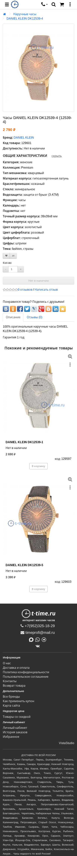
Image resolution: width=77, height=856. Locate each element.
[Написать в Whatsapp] (38, 639)
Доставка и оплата (16, 667)
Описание (13, 317)
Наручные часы (24, 14)
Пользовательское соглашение (25, 676)
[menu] (7, 4)
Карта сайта (11, 705)
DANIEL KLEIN (24, 137)
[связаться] (44, 4)
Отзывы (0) (34, 317)
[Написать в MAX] (32, 639)
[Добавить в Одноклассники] (13, 309)
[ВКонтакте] (38, 646)
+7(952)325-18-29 (39, 626)
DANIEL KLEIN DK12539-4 (25, 18)
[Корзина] (62, 4)
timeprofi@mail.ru (39, 632)
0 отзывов (25, 289)
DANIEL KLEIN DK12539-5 (24, 565)
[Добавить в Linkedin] (55, 309)
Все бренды (11, 696)
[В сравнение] (13, 256)
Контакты (9, 681)
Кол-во (7, 262)
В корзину (38, 466)
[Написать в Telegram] (45, 639)
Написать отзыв (46, 289)
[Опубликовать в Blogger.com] (48, 309)
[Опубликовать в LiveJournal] (34, 309)
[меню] (70, 4)
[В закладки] (6, 256)
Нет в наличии (38, 280)
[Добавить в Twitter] (27, 309)
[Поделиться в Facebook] (20, 309)
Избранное (11, 736)
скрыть (57, 155)
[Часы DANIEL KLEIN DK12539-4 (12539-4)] (38, 68)
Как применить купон (18, 701)
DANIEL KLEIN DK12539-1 (24, 442)
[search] (54, 4)
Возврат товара (14, 685)
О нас (7, 663)
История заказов (15, 732)
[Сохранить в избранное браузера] (63, 309)
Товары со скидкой (16, 716)
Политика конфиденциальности (26, 672)
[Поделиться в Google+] (41, 309)
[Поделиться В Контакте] (6, 309)
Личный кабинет (15, 727)
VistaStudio (66, 743)
